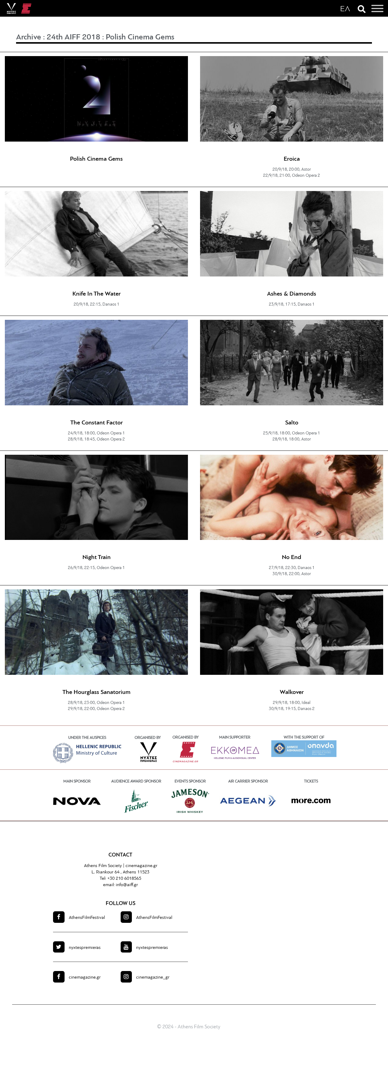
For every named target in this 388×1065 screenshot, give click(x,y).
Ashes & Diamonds (291, 294)
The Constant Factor (96, 423)
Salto (291, 423)
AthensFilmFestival (87, 918)
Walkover (292, 692)
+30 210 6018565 (124, 878)
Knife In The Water (96, 294)
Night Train (96, 557)
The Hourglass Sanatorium (96, 692)
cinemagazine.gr (141, 866)
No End (291, 557)
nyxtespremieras (85, 948)
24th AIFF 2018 (73, 37)
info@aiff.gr (127, 885)
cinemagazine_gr (152, 977)
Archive (28, 37)
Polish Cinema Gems (140, 37)
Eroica (292, 159)
